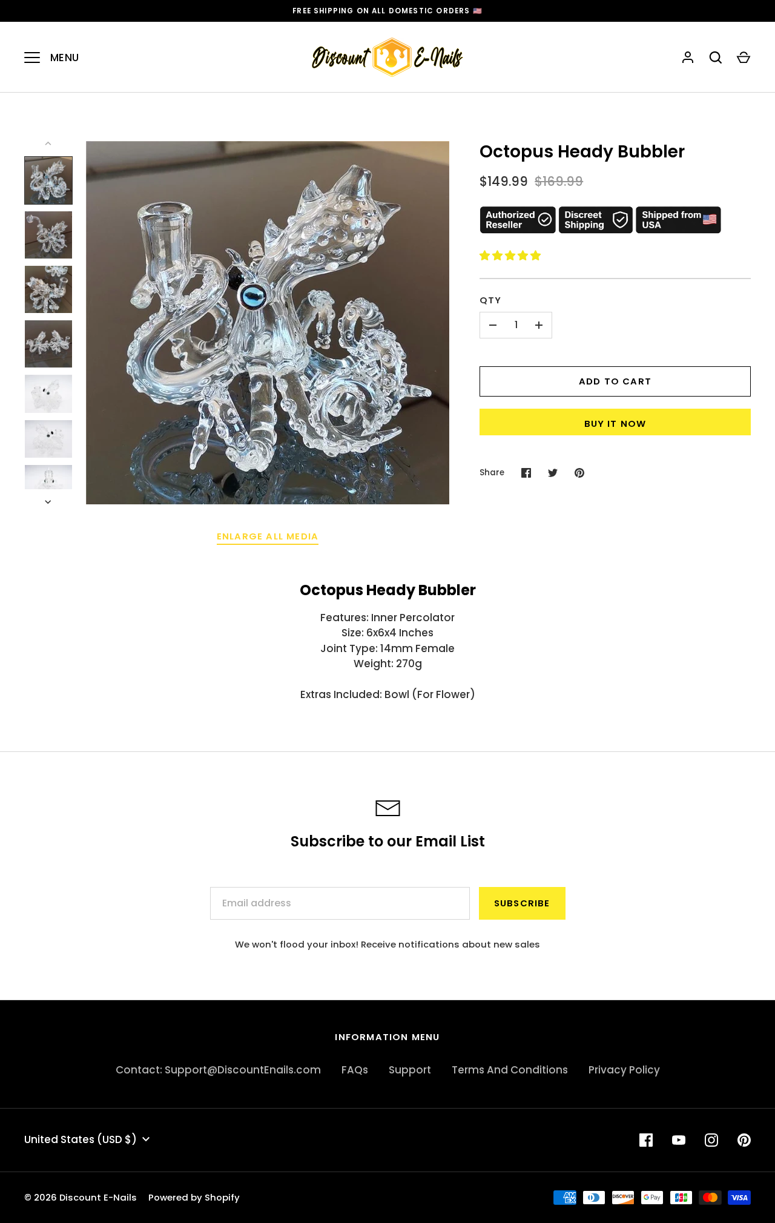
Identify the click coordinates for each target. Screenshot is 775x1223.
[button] (511, 255)
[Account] (687, 57)
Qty (491, 300)
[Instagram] (711, 1140)
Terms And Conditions (510, 1070)
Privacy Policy (624, 1070)
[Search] (715, 57)
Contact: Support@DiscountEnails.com (218, 1070)
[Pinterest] (744, 1140)
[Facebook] (646, 1140)
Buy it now (615, 423)
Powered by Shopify (194, 1197)
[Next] (49, 502)
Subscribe (522, 903)
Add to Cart (615, 381)
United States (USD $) (80, 1139)
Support (410, 1070)
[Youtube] (678, 1140)
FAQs (354, 1070)
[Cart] (743, 57)
